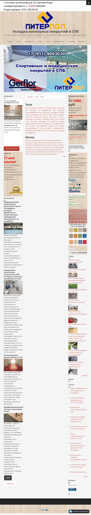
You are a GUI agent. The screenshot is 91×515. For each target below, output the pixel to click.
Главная (9, 41)
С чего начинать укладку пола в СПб (11, 101)
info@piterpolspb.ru (14, 6)
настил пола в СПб (49, 115)
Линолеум (71, 41)
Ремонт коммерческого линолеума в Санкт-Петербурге (79, 390)
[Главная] (45, 20)
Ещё (64, 156)
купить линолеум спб (32, 140)
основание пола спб (56, 143)
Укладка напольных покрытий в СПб (45, 31)
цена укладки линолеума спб (47, 154)
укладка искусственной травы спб (43, 126)
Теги (36, 97)
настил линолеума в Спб (34, 115)
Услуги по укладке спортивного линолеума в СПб (77, 314)
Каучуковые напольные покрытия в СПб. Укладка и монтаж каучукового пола (13, 274)
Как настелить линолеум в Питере (38, 108)
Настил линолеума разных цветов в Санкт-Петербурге (77, 400)
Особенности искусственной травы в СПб (79, 409)
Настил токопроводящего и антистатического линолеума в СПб (77, 352)
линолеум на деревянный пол (42, 110)
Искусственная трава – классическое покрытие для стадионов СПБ (76, 280)
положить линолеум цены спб (46, 119)
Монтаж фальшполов (78, 472)
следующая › (10, 484)
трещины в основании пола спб (46, 147)
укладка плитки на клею (45, 130)
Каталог (18, 41)
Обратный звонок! (11, 149)
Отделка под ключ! (58, 41)
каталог (79, 170)
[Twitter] (45, 509)
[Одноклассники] (48, 509)
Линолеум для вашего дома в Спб (13, 356)
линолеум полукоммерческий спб (37, 143)
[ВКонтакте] (43, 509)
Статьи (39, 41)
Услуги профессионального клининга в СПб (78, 436)
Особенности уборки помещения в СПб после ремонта (78, 419)
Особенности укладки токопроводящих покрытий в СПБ (76, 364)
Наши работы (29, 41)
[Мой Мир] (46, 509)
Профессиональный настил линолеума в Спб (13, 409)
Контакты (81, 41)
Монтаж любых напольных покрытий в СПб (76, 302)
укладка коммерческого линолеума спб (44, 152)
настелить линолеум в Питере (53, 112)
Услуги (47, 41)
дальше (84, 376)
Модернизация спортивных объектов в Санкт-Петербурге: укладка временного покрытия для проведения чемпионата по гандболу (12, 211)
